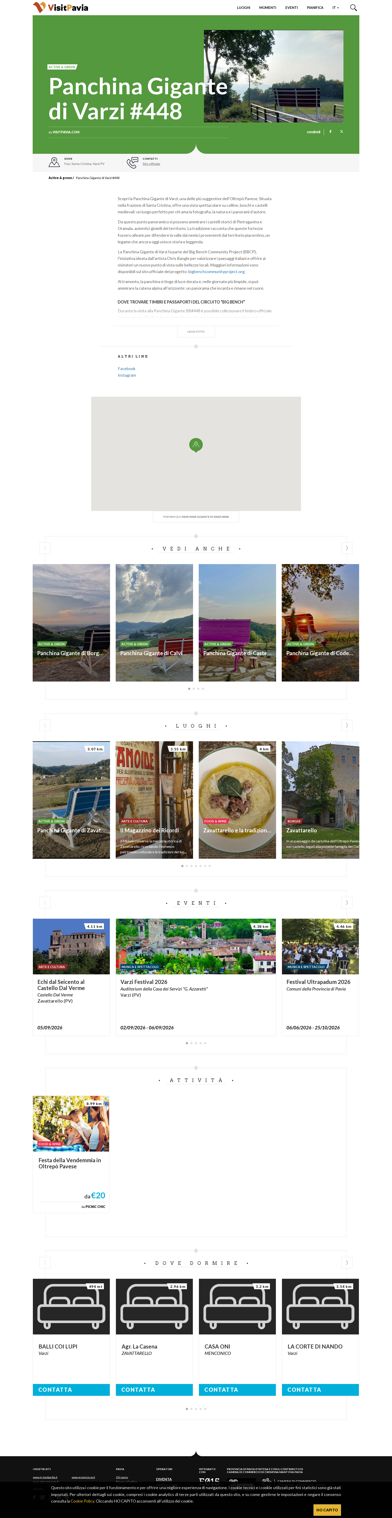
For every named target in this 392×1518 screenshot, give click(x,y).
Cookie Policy (82, 1500)
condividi (313, 132)
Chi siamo (122, 1477)
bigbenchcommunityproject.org (216, 271)
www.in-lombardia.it (45, 1477)
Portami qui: (196, 516)
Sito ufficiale (151, 164)
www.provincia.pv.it (83, 1477)
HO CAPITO (327, 1510)
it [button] (335, 7)
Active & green (60, 178)
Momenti (267, 7)
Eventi (291, 7)
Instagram (127, 375)
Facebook (126, 368)
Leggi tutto (196, 331)
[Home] (60, 7)
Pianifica (315, 7)
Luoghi (243, 7)
